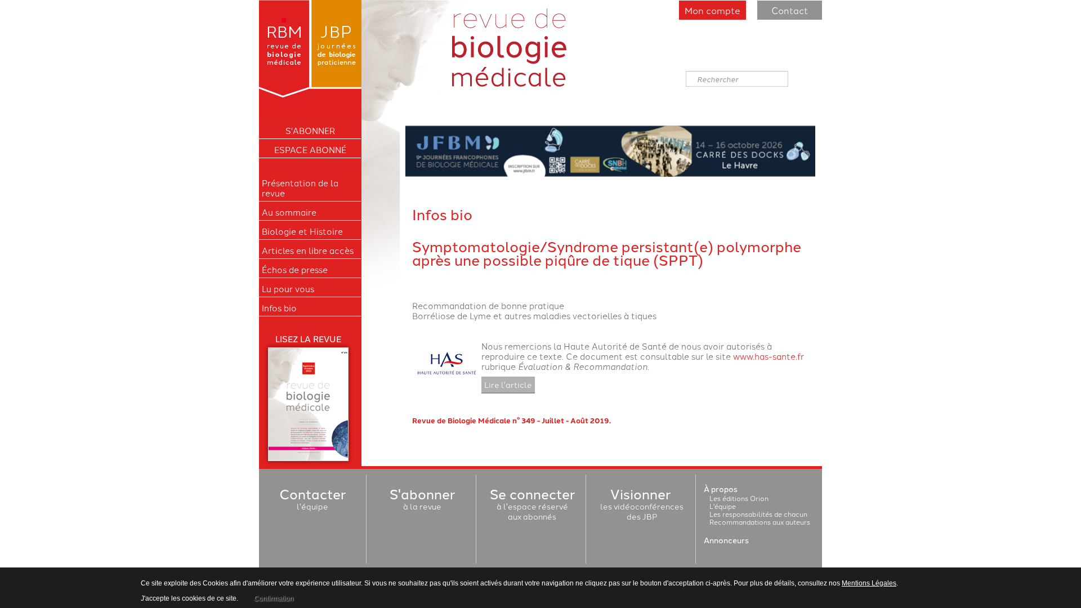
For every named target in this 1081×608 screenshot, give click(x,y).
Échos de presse (295, 270)
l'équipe (312, 501)
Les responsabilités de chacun (758, 513)
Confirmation (273, 598)
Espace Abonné (310, 150)
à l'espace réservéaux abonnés (532, 506)
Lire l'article (508, 384)
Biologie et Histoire (302, 231)
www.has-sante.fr (768, 356)
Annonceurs (726, 540)
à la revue (422, 501)
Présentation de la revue (300, 188)
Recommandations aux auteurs (759, 521)
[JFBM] (610, 149)
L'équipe (722, 506)
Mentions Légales (869, 583)
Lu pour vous (288, 289)
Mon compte (712, 10)
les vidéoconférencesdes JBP (642, 506)
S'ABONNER (310, 131)
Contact (789, 10)
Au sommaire (289, 212)
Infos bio (279, 308)
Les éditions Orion (739, 498)
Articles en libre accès (308, 250)
